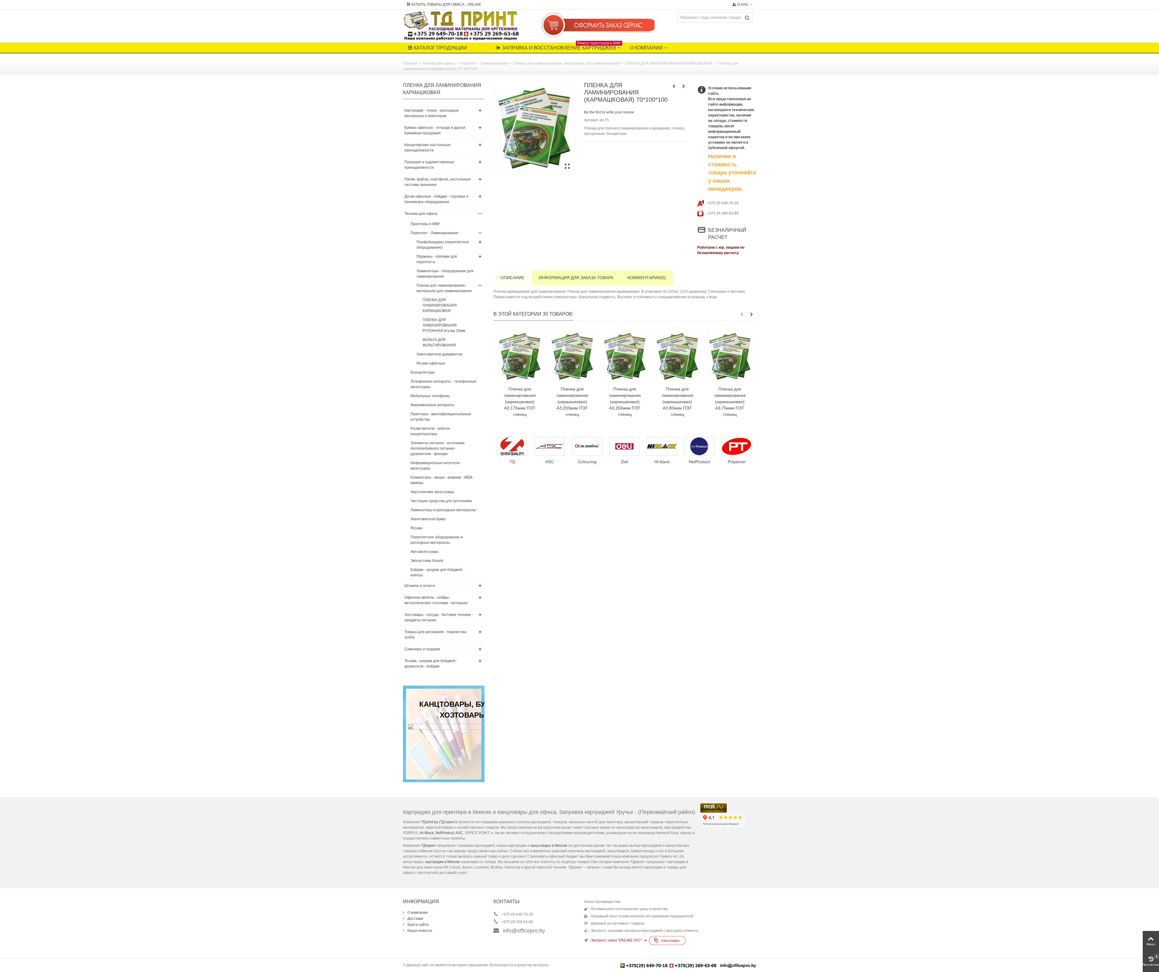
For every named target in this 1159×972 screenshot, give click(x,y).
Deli (553, 461)
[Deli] (553, 446)
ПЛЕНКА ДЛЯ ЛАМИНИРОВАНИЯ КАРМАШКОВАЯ (669, 63)
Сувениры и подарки (422, 649)
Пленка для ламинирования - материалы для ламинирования (566, 63)
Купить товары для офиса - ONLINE (446, 4)
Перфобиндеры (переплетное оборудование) (443, 245)
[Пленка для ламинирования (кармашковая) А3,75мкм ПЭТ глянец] (730, 356)
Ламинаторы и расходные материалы (443, 510)
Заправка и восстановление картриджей (561, 46)
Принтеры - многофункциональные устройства (440, 417)
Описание (512, 277)
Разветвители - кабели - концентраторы (431, 431)
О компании (646, 47)
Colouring (516, 461)
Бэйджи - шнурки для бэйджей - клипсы (437, 572)
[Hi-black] (591, 446)
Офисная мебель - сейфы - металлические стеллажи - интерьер (436, 600)
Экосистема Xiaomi (426, 561)
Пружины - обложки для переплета (437, 259)
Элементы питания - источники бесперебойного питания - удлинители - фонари (437, 448)
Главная (410, 63)
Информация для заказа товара (576, 277)
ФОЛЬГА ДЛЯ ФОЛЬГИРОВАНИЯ (439, 342)
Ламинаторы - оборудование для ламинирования (445, 274)
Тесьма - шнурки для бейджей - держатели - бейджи (431, 663)
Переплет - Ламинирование (484, 63)
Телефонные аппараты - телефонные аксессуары (443, 384)
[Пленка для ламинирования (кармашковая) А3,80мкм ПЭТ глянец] (677, 356)
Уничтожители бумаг (428, 519)
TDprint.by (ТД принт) (439, 822)
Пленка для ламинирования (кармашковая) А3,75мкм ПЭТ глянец (730, 402)
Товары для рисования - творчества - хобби (436, 634)
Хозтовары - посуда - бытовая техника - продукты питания (438, 617)
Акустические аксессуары (432, 492)
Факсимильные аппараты (432, 405)
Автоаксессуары (424, 552)
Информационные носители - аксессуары (436, 465)
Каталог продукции (440, 47)
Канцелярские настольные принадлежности (427, 147)
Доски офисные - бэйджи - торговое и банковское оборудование (436, 199)
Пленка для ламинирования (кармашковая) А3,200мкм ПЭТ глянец (572, 402)
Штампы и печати (419, 586)
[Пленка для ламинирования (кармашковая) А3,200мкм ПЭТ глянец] (572, 356)
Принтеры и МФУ (425, 224)
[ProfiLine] (703, 446)
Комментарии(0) (646, 277)
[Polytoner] (665, 446)
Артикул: (591, 120)
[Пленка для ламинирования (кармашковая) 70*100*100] (534, 128)
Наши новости (419, 931)
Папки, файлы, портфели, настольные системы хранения (437, 182)
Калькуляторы (422, 372)
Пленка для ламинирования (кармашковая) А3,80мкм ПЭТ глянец (677, 402)
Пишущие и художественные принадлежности (429, 165)
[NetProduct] (628, 446)
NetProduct (628, 461)
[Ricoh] (740, 446)
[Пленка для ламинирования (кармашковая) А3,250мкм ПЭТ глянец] (625, 356)
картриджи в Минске (442, 862)
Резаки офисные (431, 363)
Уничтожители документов (439, 354)
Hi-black (591, 461)
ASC (459, 833)
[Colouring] (516, 446)
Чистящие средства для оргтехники (441, 501)
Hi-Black (427, 833)
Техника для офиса (438, 63)
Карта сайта (418, 925)
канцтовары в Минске (549, 845)
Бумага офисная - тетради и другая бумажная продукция (434, 130)
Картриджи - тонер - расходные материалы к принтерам (431, 113)
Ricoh (740, 461)
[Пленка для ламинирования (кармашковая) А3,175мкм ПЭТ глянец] (519, 356)
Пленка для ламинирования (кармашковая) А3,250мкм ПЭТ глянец (625, 402)
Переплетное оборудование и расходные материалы (436, 540)
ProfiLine (702, 461)
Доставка (415, 918)
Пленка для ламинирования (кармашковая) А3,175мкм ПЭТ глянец (520, 402)
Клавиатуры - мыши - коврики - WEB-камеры (441, 480)
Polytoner (665, 461)
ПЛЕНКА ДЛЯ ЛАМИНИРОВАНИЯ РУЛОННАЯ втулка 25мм (444, 325)
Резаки (416, 528)
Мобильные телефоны (430, 396)
